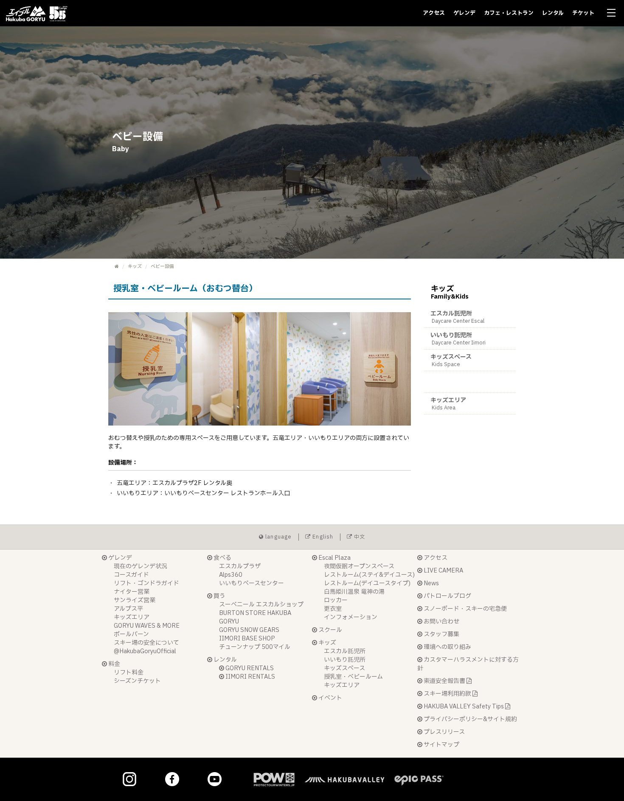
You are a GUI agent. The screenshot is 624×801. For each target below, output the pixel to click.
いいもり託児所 (458, 339)
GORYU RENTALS (249, 668)
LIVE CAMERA (442, 570)
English (322, 537)
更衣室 (333, 608)
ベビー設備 (445, 382)
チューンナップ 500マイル (254, 647)
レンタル (553, 13)
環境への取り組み (446, 647)
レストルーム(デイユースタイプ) (367, 583)
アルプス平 (128, 608)
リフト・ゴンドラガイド (146, 583)
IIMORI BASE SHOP (247, 638)
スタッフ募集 (440, 634)
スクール (329, 630)
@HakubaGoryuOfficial (145, 651)
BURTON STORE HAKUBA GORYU (255, 617)
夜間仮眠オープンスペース (359, 566)
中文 (358, 537)
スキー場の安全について (146, 642)
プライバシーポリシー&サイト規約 (469, 719)
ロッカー (336, 600)
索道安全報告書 (444, 681)
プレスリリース (443, 732)
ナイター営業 (131, 591)
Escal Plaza (334, 557)
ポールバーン (131, 634)
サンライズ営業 (134, 600)
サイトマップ (440, 744)
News (430, 583)
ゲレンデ (464, 13)
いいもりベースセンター (251, 583)
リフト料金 (128, 672)
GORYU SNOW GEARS (249, 630)
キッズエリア (448, 404)
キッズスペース (451, 360)
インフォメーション (350, 617)
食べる (221, 557)
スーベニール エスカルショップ (261, 604)
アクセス (434, 13)
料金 (113, 664)
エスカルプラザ (240, 566)
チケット (583, 13)
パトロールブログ (446, 596)
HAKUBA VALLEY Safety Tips (463, 706)
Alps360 (230, 574)
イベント (329, 698)
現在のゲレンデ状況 (140, 566)
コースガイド (131, 574)
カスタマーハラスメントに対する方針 (468, 664)
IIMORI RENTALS (249, 676)
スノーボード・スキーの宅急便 (464, 608)
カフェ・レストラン (509, 13)
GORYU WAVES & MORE (147, 625)
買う (218, 596)
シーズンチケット (137, 681)
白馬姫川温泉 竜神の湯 (354, 591)
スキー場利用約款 (447, 693)
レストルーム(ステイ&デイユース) (369, 574)
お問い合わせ (440, 621)
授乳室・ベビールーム (353, 676)
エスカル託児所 (457, 317)
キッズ (135, 266)
